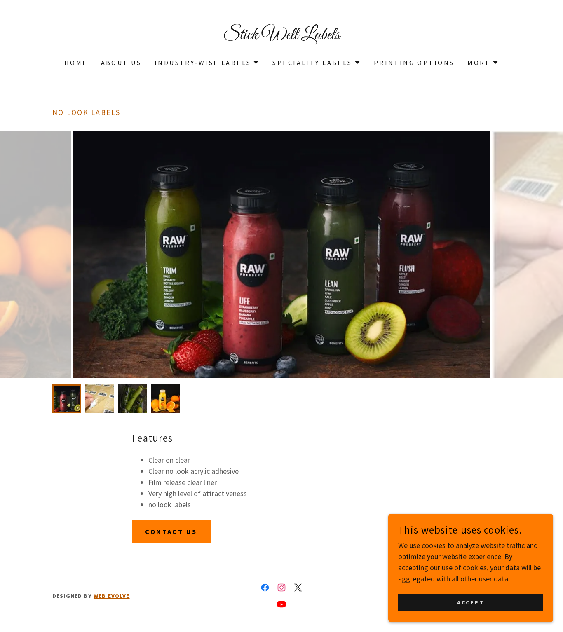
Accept (470, 602)
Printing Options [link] (414, 63)
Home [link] (76, 63)
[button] (207, 63)
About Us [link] (121, 63)
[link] (281, 36)
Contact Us (171, 531)
